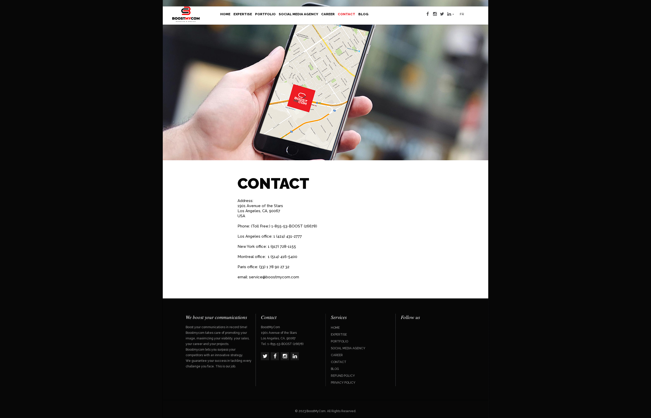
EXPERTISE (339, 334)
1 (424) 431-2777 (287, 236)
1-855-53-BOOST (287, 226)
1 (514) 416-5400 (282, 256)
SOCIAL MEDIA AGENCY (348, 348)
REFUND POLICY (343, 376)
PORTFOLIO (339, 341)
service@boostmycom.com (274, 277)
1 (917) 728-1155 (282, 246)
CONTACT (338, 362)
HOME (335, 327)
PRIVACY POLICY (343, 382)
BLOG (335, 369)
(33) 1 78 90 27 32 (274, 267)
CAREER (337, 355)
